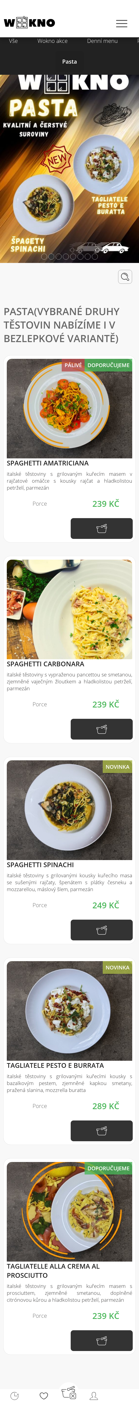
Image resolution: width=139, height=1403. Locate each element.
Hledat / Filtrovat (125, 277)
